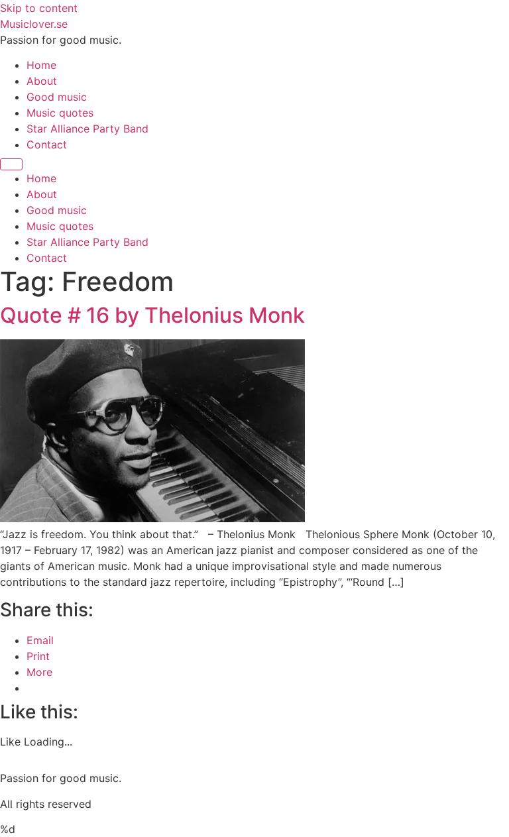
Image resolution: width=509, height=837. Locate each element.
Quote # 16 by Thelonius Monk (152, 315)
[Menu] (11, 164)
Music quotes (60, 112)
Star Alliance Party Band (87, 128)
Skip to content (39, 8)
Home (41, 65)
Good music (57, 96)
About (42, 80)
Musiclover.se (34, 23)
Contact (47, 144)
